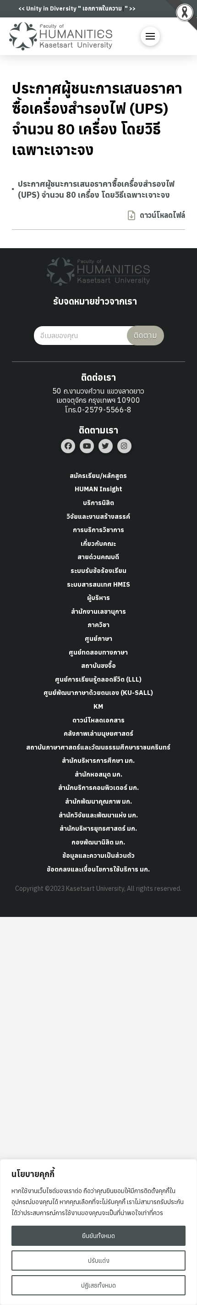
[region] (98, 1232)
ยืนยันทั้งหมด (98, 1236)
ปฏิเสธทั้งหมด (98, 1285)
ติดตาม (145, 335)
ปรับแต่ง (98, 1260)
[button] (150, 36)
